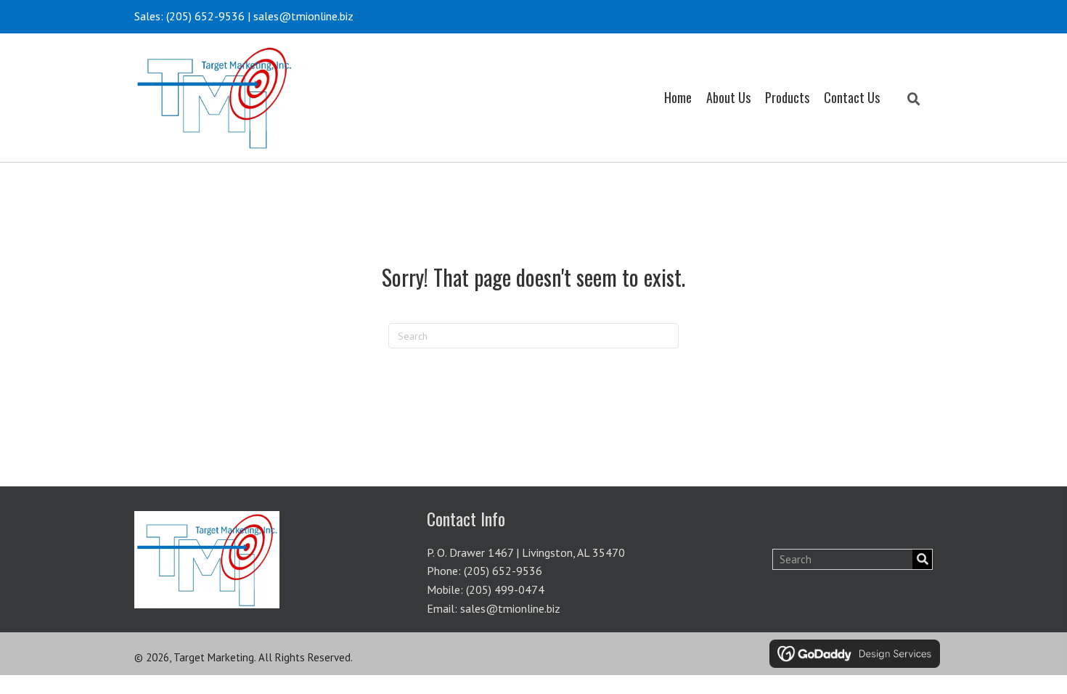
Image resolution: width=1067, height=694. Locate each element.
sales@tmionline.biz (303, 16)
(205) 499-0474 (505, 589)
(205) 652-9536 (205, 16)
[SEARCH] (922, 559)
